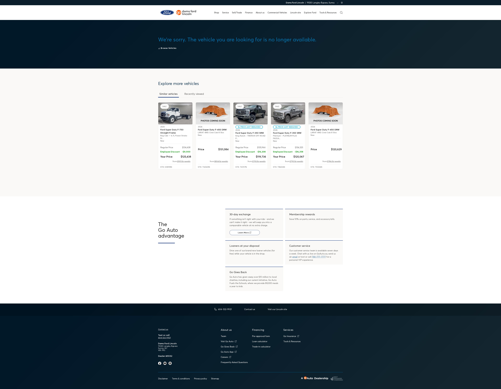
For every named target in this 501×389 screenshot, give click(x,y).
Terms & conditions (181, 378)
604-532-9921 (164, 338)
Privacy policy (200, 378)
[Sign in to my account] (342, 3)
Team (223, 336)
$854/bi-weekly (221, 161)
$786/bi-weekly (334, 161)
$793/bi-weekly (259, 161)
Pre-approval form (261, 336)
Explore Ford (310, 12)
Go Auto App (227, 351)
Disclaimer (163, 378)
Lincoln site (295, 12)
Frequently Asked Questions (234, 362)
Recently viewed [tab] (194, 93)
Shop (216, 12)
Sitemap (215, 378)
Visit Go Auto (227, 341)
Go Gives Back (228, 346)
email (295, 256)
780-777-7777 (319, 256)
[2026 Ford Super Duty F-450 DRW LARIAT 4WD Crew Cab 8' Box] (213, 113)
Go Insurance (289, 336)
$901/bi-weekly (183, 161)
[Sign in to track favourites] (188, 105)
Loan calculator (259, 341)
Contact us (163, 329)
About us (260, 12)
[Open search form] (341, 12)
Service (225, 12)
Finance (249, 12)
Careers (224, 357)
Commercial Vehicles (277, 12)
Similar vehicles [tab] (168, 93)
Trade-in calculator (261, 346)
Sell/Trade (237, 12)
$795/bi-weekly (296, 161)
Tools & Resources (328, 12)
